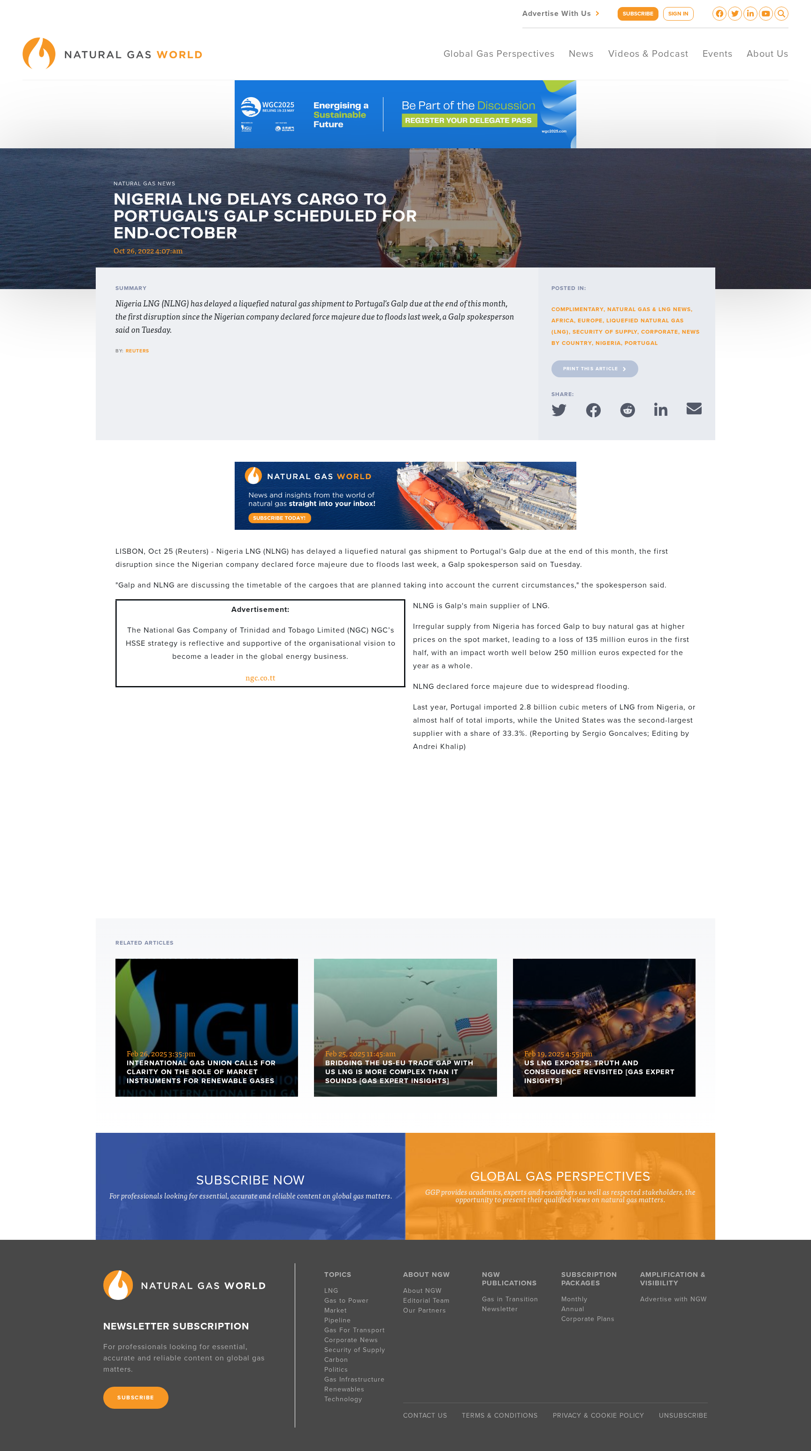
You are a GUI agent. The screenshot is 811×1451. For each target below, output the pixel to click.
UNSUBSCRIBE (683, 1416)
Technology (343, 1399)
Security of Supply (605, 331)
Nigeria (608, 343)
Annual (572, 1309)
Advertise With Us (561, 13)
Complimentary (577, 309)
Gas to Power (346, 1301)
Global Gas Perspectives (499, 54)
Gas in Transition (510, 1299)
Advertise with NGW (673, 1299)
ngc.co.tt (260, 677)
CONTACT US (425, 1416)
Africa (562, 320)
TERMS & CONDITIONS (500, 1416)
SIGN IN (678, 13)
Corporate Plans (588, 1319)
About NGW (422, 1291)
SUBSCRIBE (638, 13)
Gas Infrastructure (354, 1379)
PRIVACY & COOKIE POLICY (598, 1416)
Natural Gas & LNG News (649, 309)
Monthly (574, 1299)
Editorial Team (426, 1301)
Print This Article (591, 369)
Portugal (641, 343)
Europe (590, 320)
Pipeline (338, 1320)
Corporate (659, 331)
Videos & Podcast (648, 54)
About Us (767, 54)
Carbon (336, 1360)
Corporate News (351, 1340)
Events (718, 54)
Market (335, 1310)
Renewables (344, 1389)
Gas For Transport (354, 1330)
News (581, 54)
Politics (336, 1370)
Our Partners (424, 1310)
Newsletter (500, 1309)
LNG (331, 1291)
